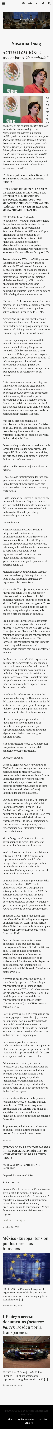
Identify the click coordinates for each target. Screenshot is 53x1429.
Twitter (42, 3)
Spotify (22, 3)
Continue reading (14, 1220)
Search (48, 3)
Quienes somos (26, 1419)
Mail (35, 3)
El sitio (9, 1419)
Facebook (16, 3)
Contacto (29, 1422)
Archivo (43, 1419)
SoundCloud (29, 3)
